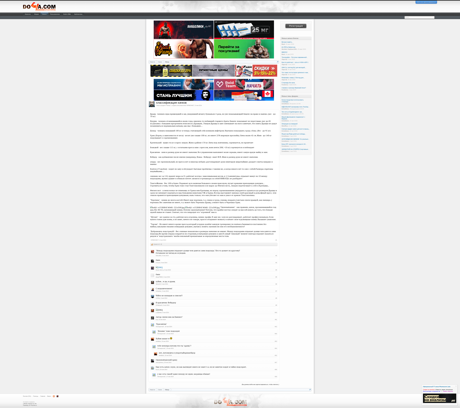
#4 (276, 270)
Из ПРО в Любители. (289, 47)
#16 (276, 333)
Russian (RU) (27, 396)
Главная (42, 396)
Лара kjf (284, 59)
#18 (276, 369)
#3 (276, 262)
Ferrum (158, 262)
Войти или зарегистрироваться (426, 2)
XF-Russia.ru (33, 405)
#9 (276, 305)
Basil (283, 44)
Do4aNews (285, 104)
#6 (276, 284)
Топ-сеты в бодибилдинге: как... (292, 112)
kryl (157, 319)
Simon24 (158, 284)
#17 (276, 362)
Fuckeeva (285, 85)
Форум (36, 14)
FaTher (158, 298)
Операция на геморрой (289, 124)
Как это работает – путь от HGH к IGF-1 (295, 62)
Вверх (49, 396)
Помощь (35, 396)
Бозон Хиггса (160, 270)
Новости (28, 14)
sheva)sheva (159, 362)
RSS (54, 396)
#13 (276, 341)
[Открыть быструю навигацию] (277, 62)
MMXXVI (284, 52)
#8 (276, 298)
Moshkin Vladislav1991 (289, 49)
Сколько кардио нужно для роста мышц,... (296, 129)
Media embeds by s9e (30, 403)
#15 (276, 355)
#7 (276, 291)
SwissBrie (158, 255)
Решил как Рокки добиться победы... (294, 134)
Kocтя (157, 369)
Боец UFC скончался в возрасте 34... (294, 144)
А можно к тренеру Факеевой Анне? (294, 88)
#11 (276, 319)
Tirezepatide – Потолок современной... (295, 57)
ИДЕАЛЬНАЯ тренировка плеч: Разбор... (295, 107)
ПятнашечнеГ (160, 326)
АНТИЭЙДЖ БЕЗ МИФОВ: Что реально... (295, 139)
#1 (276, 240)
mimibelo (158, 341)
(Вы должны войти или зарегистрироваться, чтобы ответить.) (260, 384)
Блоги (44, 14)
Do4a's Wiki (67, 14)
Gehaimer (158, 291)
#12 (276, 326)
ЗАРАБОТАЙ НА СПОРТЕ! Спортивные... (295, 149)
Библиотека (78, 14)
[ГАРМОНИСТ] (152, 104)
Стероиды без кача (288, 83)
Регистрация (296, 26)
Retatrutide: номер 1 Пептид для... (293, 78)
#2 (276, 255)
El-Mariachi (159, 305)
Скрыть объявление (456, 386)
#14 (276, 348)
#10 (276, 312)
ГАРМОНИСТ (190, 105)
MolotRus (285, 126)
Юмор (168, 105)
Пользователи (55, 14)
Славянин (159, 312)
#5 (276, 277)
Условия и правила (28, 402)
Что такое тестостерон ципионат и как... (295, 72)
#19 (276, 376)
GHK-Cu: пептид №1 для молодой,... (294, 67)
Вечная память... (287, 42)
